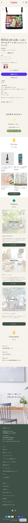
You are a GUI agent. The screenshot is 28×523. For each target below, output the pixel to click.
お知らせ (5, 483)
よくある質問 (6, 477)
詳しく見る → (14, 244)
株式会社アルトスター (8, 431)
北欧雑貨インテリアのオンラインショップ (13, 519)
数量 (2, 55)
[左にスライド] (11, 35)
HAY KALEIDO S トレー (5, 187)
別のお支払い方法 (14, 77)
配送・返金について (7, 492)
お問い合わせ (6, 486)
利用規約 (5, 498)
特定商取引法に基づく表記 (9, 504)
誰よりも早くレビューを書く (14, 131)
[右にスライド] (16, 35)
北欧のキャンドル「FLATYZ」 (10, 461)
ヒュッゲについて (7, 468)
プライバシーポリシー (8, 501)
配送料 (4, 50)
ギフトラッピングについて (9, 495)
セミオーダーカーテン (8, 455)
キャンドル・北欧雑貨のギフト (10, 458)
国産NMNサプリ (6, 465)
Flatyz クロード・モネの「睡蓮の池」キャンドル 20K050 (20, 167)
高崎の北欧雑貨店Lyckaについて (10, 471)
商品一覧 (5, 449)
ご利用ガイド (6, 489)
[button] (1, 2)
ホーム (4, 446)
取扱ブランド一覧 (7, 452)
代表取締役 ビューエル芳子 (9, 432)
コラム (4, 474)
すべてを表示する (14, 193)
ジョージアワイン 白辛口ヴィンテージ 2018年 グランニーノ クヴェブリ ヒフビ (7, 167)
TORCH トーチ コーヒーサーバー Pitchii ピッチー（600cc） (20, 188)
